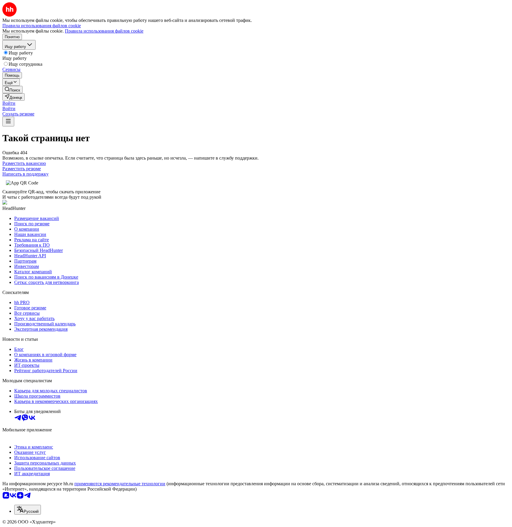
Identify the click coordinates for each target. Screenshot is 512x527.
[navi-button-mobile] (8, 121)
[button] (8, 103)
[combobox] (27, 510)
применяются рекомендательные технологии (119, 483)
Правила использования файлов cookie (104, 30)
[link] (12, 89)
